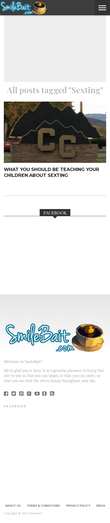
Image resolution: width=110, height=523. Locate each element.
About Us (13, 505)
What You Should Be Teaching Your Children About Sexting (51, 172)
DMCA (100, 505)
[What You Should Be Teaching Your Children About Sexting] (55, 161)
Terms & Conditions (43, 505)
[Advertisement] (55, 42)
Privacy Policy (78, 505)
